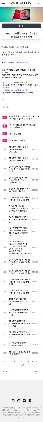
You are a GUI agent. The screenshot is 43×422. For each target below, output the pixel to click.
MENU (3, 3)
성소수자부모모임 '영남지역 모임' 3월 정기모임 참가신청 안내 (18, 219)
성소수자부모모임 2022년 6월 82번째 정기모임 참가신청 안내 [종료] (19, 169)
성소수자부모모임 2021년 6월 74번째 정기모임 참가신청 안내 (19, 198)
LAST (22, 365)
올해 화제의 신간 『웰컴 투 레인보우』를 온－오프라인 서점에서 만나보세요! (24, 117)
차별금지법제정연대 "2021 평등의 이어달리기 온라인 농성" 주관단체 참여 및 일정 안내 (18, 231)
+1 (34, 119)
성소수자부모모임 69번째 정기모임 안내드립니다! (17, 344)
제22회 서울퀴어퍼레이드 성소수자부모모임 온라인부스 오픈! (18, 301)
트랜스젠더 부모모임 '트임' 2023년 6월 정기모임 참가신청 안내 (19, 334)
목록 (7, 107)
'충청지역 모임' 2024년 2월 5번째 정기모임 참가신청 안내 (21, 35)
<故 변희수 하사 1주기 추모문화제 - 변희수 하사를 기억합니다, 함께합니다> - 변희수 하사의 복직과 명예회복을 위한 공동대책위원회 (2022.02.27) (19, 247)
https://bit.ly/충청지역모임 (18, 62)
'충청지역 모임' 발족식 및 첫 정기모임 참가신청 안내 (18, 189)
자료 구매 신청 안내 (15, 133)
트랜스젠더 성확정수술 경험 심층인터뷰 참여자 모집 (18, 159)
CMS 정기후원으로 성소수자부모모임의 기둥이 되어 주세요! (22, 126)
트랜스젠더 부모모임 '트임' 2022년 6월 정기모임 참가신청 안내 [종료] (19, 323)
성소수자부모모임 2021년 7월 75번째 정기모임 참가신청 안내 (19, 272)
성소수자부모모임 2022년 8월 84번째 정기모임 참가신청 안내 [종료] (19, 281)
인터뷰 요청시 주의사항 (16, 140)
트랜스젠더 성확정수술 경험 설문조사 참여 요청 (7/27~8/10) (18, 149)
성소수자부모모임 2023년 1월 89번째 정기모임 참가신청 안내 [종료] (19, 262)
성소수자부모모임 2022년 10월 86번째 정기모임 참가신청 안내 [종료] (17, 180)
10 (36, 361)
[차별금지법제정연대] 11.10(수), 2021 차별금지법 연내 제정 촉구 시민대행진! (18, 208)
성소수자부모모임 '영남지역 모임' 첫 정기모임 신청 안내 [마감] (18, 312)
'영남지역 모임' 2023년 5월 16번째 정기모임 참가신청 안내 (19, 291)
